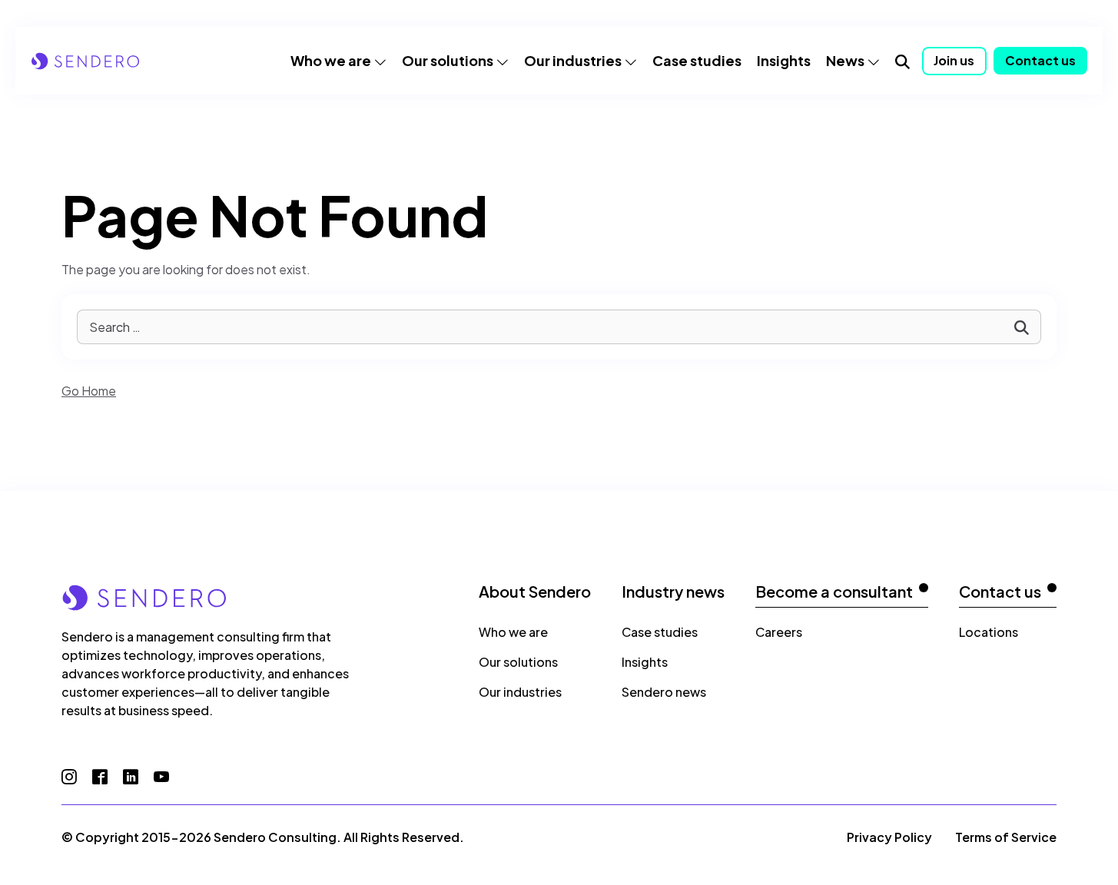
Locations (988, 632)
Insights (784, 60)
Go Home (88, 391)
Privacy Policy (889, 837)
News (845, 60)
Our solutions (447, 60)
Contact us (1040, 60)
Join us (954, 60)
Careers (778, 632)
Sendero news (664, 692)
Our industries (573, 60)
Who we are (330, 60)
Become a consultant (834, 591)
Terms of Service (1006, 837)
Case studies (696, 60)
